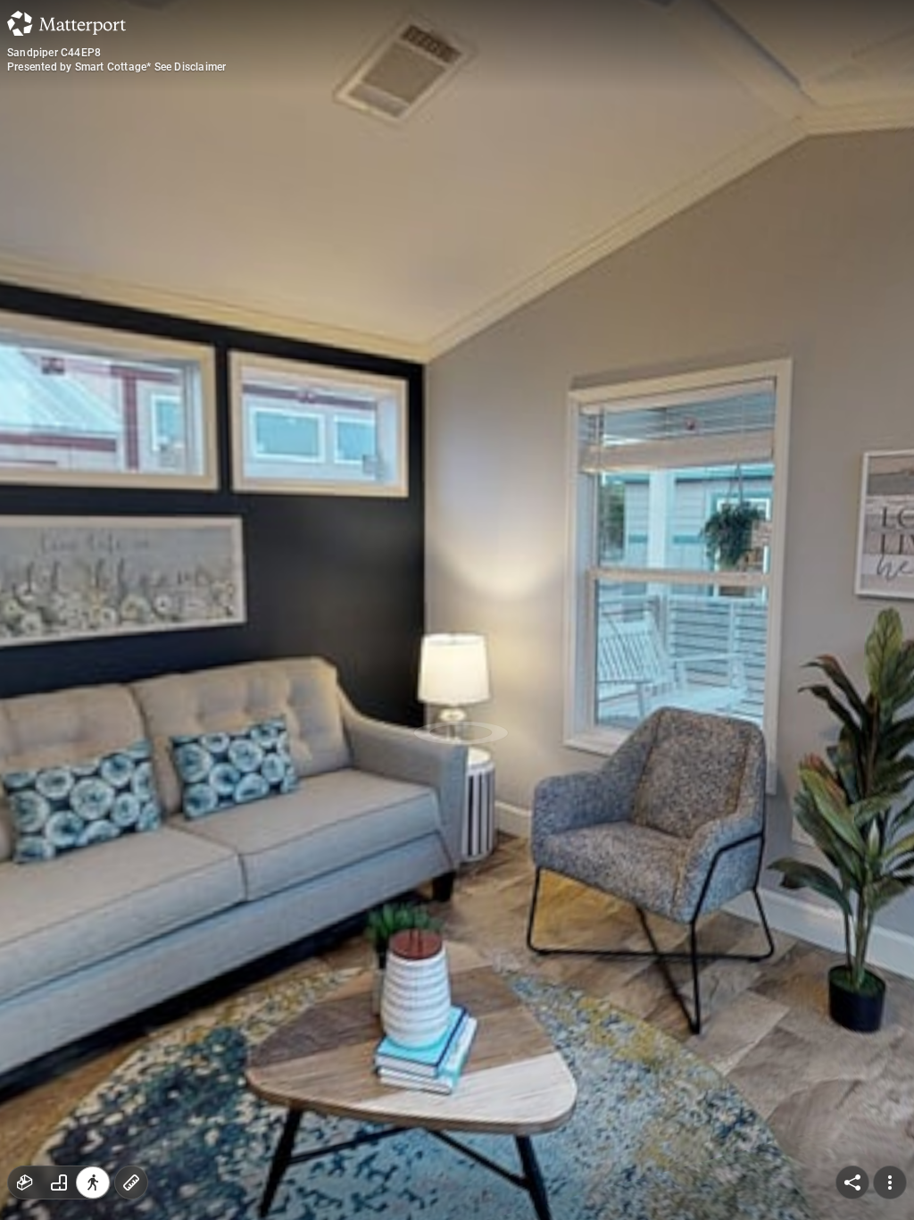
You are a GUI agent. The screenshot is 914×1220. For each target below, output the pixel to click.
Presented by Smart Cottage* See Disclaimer (116, 67)
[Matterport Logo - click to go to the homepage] (66, 23)
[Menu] (890, 1182)
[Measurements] (131, 1182)
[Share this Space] (852, 1182)
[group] (59, 1182)
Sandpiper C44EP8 (54, 52)
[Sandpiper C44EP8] (457, 610)
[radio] (25, 1182)
